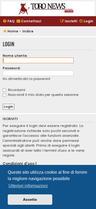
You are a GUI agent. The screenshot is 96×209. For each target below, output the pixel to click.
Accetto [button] (30, 199)
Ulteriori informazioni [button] (28, 186)
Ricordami (16, 90)
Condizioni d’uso (18, 163)
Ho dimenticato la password (26, 79)
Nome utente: (15, 55)
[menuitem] (8, 21)
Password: (12, 68)
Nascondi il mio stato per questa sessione (42, 94)
